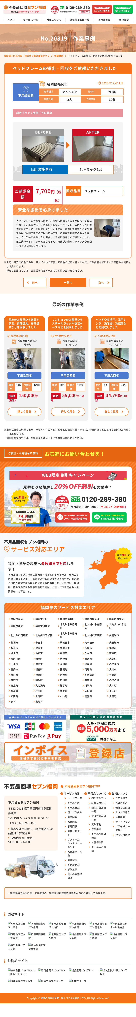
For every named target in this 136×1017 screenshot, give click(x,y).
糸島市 (14, 647)
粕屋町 (39, 658)
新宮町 (39, 669)
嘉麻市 (14, 669)
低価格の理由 (122, 807)
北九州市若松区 (44, 635)
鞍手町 (63, 685)
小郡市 (39, 653)
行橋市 (88, 647)
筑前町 (14, 674)
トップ (10, 19)
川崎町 (88, 685)
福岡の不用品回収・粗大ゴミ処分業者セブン (63, 998)
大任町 (113, 696)
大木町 (113, 685)
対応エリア (121, 798)
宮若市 (113, 674)
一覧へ (68, 282)
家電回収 (72, 826)
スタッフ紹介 (122, 812)
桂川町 (39, 690)
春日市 (39, 642)
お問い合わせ (122, 834)
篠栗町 (63, 669)
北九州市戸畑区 (93, 635)
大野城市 (114, 642)
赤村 (13, 701)
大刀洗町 (40, 685)
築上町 (14, 685)
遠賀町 (88, 680)
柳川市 (14, 653)
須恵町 (39, 674)
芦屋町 (14, 690)
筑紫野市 (65, 642)
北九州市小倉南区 (93, 626)
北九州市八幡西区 (68, 626)
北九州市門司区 (19, 635)
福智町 (39, 680)
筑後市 (63, 658)
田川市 (14, 664)
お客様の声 (97, 842)
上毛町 (39, 696)
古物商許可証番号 (21, 838)
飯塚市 (14, 642)
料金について (54, 19)
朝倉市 (88, 658)
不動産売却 (74, 864)
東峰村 (39, 701)
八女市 (88, 653)
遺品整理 (72, 860)
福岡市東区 (17, 619)
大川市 (113, 669)
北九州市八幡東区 (68, 635)
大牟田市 (89, 642)
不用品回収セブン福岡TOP (82, 786)
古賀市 (63, 653)
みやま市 (114, 664)
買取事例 (96, 824)
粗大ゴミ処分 (75, 812)
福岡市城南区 (42, 626)
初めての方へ (98, 798)
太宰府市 (65, 647)
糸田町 (113, 690)
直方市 (113, 653)
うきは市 (89, 674)
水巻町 (63, 674)
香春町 (63, 690)
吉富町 (88, 696)
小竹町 (63, 696)
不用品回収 (74, 802)
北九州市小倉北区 (117, 626)
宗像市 (39, 647)
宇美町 (88, 664)
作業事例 (96, 829)
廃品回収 (72, 817)
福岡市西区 (17, 626)
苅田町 (63, 664)
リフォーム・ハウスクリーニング (75, 843)
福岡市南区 (41, 619)
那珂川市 (16, 658)
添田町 (14, 696)
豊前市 (14, 680)
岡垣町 (88, 669)
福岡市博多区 (67, 619)
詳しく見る (24, 411)
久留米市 (114, 635)
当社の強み (121, 802)
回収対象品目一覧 (80, 19)
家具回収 (72, 821)
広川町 (63, 680)
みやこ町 (114, 680)
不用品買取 (104, 19)
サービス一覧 (30, 19)
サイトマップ (122, 821)
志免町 (113, 658)
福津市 (113, 647)
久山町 (88, 690)
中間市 (39, 664)
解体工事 (72, 869)
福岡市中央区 (116, 619)
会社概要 (124, 19)
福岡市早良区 (92, 619)
